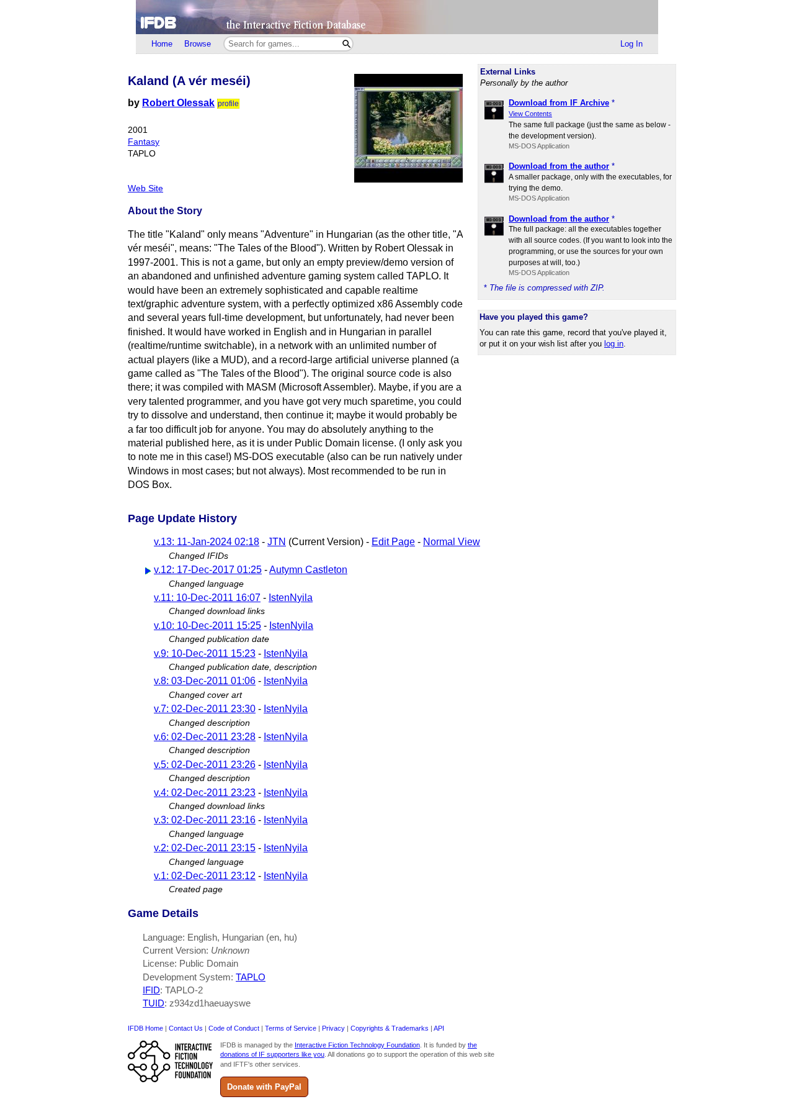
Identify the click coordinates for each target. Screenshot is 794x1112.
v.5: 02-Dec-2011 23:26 (205, 764)
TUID (153, 1003)
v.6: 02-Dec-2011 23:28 (205, 736)
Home (161, 43)
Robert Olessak (178, 102)
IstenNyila (291, 597)
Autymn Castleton (308, 569)
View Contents (530, 113)
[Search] (346, 43)
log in (613, 343)
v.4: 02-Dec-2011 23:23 (205, 792)
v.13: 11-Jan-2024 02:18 (206, 541)
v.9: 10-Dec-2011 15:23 (205, 653)
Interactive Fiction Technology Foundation (357, 1045)
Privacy (333, 1028)
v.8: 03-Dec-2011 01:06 (205, 681)
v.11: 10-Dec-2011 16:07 (207, 597)
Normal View (451, 541)
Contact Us (186, 1028)
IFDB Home (145, 1028)
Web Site (145, 188)
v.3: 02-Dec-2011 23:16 (205, 820)
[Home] (397, 17)
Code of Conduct (233, 1028)
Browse (197, 43)
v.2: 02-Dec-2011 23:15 (205, 848)
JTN (276, 541)
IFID (151, 990)
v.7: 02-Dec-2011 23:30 (205, 708)
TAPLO (250, 977)
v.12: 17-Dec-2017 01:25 (208, 569)
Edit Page (393, 541)
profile (228, 103)
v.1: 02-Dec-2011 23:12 (205, 875)
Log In (631, 43)
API (439, 1028)
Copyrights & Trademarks (389, 1028)
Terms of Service (290, 1028)
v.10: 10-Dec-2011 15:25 (207, 625)
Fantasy (143, 142)
